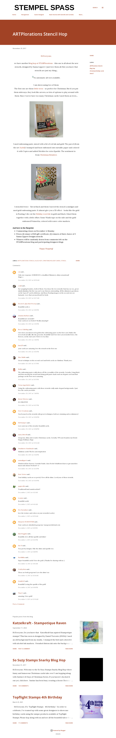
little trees (39, 88)
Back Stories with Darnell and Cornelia (61, 14)
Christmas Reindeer (48, 155)
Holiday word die (43, 214)
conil (19, 286)
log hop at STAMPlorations (41, 63)
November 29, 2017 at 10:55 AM (28, 280)
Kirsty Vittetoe (23, 399)
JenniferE (21, 581)
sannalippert (22, 460)
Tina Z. (20, 593)
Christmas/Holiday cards (97, 71)
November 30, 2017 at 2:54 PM (28, 455)
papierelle (21, 486)
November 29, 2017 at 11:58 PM (28, 429)
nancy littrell (22, 434)
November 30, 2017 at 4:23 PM (28, 469)
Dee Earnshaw (23, 510)
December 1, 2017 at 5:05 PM (28, 528)
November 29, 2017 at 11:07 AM (28, 298)
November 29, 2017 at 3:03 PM (28, 352)
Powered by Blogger (59, 730)
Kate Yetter (22, 474)
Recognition (25, 14)
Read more (69, 649)
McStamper (22, 423)
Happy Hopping (46, 248)
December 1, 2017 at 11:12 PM (28, 540)
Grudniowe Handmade (26, 448)
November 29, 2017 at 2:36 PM (28, 340)
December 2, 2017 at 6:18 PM (28, 552)
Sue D (20, 545)
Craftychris (22, 569)
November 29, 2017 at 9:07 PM (28, 405)
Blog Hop (92, 68)
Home (14, 14)
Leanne (20, 498)
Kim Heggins (22, 534)
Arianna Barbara (24, 316)
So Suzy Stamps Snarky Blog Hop (39, 660)
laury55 (20, 345)
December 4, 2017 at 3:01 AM (28, 564)
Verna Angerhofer (24, 385)
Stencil (92, 73)
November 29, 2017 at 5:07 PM (28, 379)
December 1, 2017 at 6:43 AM (28, 504)
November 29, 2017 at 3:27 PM (28, 363)
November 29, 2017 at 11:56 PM (28, 417)
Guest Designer (39, 14)
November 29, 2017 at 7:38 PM (28, 393)
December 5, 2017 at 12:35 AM (28, 599)
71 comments (23, 723)
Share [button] (92, 55)
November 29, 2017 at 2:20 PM (28, 324)
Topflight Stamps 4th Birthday (37, 697)
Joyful (22, 147)
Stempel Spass (43, 8)
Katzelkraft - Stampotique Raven (39, 623)
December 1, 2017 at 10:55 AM (28, 516)
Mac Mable (22, 357)
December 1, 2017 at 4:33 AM (28, 492)
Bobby (20, 369)
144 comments (23, 686)
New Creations (23, 411)
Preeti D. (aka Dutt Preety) (27, 304)
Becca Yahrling (23, 329)
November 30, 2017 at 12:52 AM (28, 443)
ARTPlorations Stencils (96, 66)
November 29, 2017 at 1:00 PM (28, 310)
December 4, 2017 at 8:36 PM (28, 587)
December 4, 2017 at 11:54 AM (28, 575)
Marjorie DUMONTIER (26, 522)
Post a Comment (18, 604)
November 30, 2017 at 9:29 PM (28, 480)
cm (19, 272)
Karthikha (21, 557)
